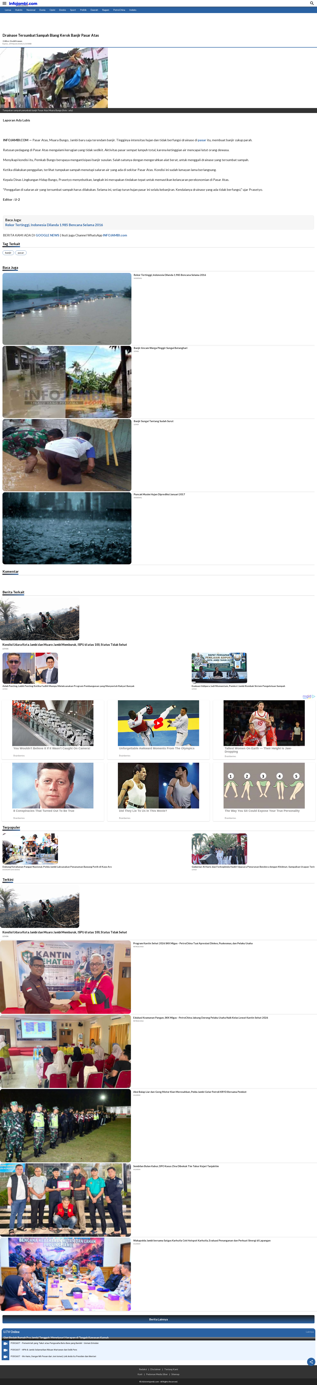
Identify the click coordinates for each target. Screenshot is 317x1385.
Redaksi (143, 1369)
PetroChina (119, 9)
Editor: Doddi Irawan (12, 41)
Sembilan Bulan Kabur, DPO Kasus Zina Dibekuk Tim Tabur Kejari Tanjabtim (176, 1166)
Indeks (132, 9)
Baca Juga (10, 267)
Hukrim (18, 9)
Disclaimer (155, 1369)
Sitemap (175, 1374)
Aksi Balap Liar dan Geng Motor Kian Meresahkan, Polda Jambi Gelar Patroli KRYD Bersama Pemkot (190, 1091)
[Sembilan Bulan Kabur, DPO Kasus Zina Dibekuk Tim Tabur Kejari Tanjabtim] (65, 1200)
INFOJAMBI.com (115, 235)
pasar (21, 252)
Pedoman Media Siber (157, 1374)
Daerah (94, 9)
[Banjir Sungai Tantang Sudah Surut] (66, 455)
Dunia (42, 9)
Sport (73, 9)
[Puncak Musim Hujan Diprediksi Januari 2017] (66, 528)
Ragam (105, 9)
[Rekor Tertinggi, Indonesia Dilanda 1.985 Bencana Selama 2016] (66, 309)
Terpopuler (11, 827)
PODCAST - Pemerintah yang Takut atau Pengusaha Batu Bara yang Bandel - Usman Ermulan (55, 1343)
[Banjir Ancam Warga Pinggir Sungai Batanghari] (66, 382)
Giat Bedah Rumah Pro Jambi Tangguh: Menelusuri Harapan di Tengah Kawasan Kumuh (56, 1337)
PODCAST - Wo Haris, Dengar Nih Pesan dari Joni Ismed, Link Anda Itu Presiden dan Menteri (53, 1356)
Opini (52, 9)
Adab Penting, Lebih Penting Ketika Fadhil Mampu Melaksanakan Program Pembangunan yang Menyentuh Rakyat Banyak (68, 686)
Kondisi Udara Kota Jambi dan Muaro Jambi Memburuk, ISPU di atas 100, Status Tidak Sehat (64, 644)
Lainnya (310, 1331)
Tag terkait (11, 244)
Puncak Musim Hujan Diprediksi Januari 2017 (159, 494)
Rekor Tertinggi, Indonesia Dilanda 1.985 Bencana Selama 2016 (54, 225)
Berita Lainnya (158, 1319)
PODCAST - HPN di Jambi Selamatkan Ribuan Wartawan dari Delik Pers (44, 1350)
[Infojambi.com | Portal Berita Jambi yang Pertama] (23, 3)
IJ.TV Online (11, 1332)
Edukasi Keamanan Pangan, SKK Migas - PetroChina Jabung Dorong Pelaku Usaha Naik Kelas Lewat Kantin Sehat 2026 (200, 1017)
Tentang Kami (171, 1369)
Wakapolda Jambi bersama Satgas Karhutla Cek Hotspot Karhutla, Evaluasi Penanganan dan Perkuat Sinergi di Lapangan (202, 1240)
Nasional (31, 9)
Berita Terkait (13, 592)
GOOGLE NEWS (47, 235)
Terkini (7, 879)
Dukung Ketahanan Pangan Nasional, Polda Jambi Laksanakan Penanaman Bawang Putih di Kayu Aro (57, 866)
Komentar (10, 571)
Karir (140, 1374)
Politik (83, 9)
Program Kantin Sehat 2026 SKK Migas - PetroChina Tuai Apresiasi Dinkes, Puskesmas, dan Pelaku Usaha (193, 943)
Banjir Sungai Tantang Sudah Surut (154, 421)
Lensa (8, 9)
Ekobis (62, 9)
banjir (8, 252)
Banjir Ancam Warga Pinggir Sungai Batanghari (160, 347)
